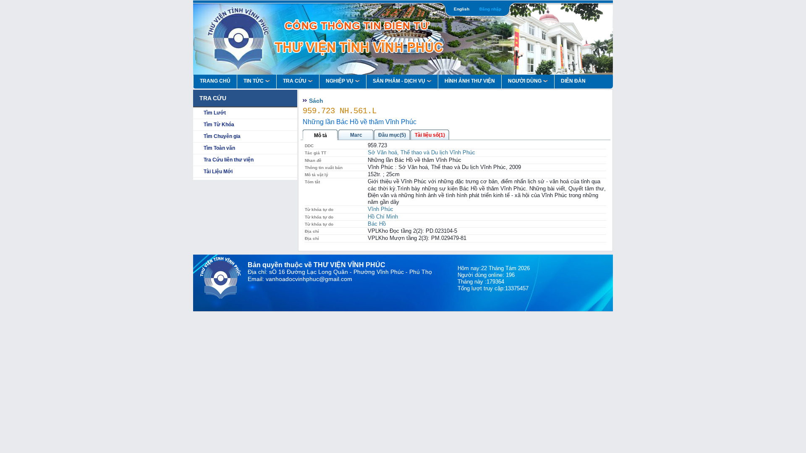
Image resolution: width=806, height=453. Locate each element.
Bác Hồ (377, 224)
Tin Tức (253, 81)
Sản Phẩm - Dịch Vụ (399, 81)
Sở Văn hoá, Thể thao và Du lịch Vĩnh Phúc (421, 152)
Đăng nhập (490, 9)
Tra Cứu (294, 81)
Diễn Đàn (573, 81)
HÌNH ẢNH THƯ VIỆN (470, 81)
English (461, 9)
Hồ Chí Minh (383, 216)
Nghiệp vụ (339, 81)
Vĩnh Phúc (380, 209)
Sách (316, 100)
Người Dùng (525, 81)
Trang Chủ (215, 81)
